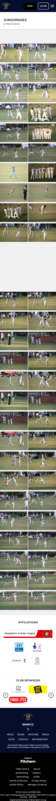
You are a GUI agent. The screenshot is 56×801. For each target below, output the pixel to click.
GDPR (36, 776)
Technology (22, 776)
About (36, 769)
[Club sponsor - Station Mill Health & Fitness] (18, 690)
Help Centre (22, 769)
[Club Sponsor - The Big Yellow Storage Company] (38, 690)
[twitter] (28, 729)
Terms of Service (18, 780)
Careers (36, 773)
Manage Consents (37, 784)
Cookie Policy (16, 784)
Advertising (22, 773)
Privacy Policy (39, 780)
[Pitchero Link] (28, 762)
